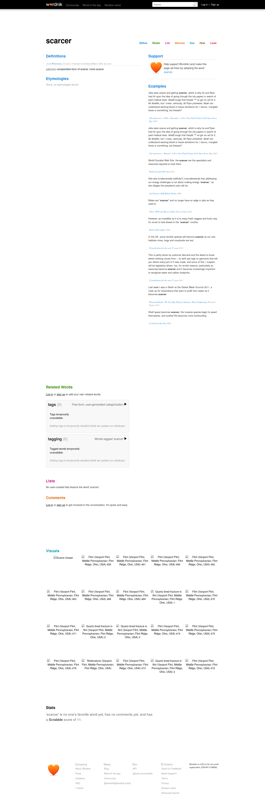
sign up (61, 394)
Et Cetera (167, 764)
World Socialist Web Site (159, 171)
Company (81, 764)
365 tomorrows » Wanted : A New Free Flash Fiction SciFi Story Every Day (180, 153)
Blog (106, 768)
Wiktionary (57, 63)
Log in (49, 394)
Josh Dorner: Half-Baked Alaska (162, 193)
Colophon (80, 778)
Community (72, 5)
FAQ (77, 783)
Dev (134, 764)
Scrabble (56, 719)
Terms (164, 778)
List (167, 43)
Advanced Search (170, 793)
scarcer (168, 72)
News (107, 764)
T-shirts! (79, 788)
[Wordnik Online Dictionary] (54, 4)
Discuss (180, 43)
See (192, 43)
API (135, 768)
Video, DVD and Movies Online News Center (168, 211)
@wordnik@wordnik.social (117, 783)
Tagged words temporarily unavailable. (65, 450)
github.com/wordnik (143, 773)
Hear (202, 43)
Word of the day (92, 5)
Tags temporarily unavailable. (59, 416)
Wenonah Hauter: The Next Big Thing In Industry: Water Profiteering (178, 302)
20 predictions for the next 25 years (163, 248)
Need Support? (169, 773)
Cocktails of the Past (157, 323)
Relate (156, 43)
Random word (113, 5)
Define (143, 43)
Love (213, 43)
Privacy (165, 783)
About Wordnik (82, 768)
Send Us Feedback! (171, 768)
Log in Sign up (210, 4)
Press (78, 773)
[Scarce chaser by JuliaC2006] (63, 557)
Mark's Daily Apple (157, 229)
